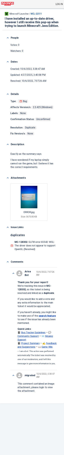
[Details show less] (8, 94)
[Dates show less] (8, 62)
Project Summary (30, 343)
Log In (59, 4)
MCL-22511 (36, 14)
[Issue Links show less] (8, 227)
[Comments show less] (8, 262)
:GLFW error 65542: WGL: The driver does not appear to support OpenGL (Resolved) (35, 246)
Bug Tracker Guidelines (33, 332)
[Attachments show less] (8, 178)
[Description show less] (8, 144)
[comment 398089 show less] (13, 375)
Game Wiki (47, 346)
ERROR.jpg (29, 212)
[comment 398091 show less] (13, 273)
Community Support (28, 336)
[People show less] (8, 38)
